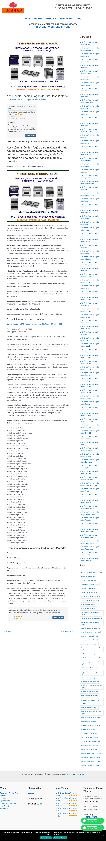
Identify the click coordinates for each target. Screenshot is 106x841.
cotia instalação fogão (88, 604)
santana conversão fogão (89, 707)
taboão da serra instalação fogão (91, 741)
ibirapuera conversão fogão (90, 636)
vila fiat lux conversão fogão (90, 749)
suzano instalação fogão (89, 733)
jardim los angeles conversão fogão (90, 663)
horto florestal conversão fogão (91, 632)
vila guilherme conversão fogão (91, 753)
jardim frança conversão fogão (91, 658)
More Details (30, 135)
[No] (103, 836)
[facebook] (29, 804)
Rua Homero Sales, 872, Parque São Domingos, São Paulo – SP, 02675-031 (34, 324)
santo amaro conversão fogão (90, 717)
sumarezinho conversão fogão (91, 725)
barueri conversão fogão (89, 580)
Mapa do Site (5, 808)
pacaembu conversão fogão (90, 682)
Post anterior (8, 631)
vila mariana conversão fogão (90, 757)
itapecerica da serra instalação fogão (91, 649)
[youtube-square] (38, 804)
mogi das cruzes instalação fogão (89, 673)
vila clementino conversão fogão (91, 745)
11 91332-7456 (45, 26)
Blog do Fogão (5, 806)
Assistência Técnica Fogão (9, 793)
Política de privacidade (8, 803)
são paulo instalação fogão (89, 737)
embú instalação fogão (88, 608)
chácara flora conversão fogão (91, 596)
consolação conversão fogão (90, 600)
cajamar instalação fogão (89, 588)
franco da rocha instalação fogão (91, 618)
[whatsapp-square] (41, 804)
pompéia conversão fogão (90, 701)
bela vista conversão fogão (89, 584)
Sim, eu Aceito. (46, 838)
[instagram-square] (35, 804)
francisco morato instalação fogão (90, 613)
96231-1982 (62, 26)
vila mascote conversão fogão (90, 761)
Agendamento (5, 801)
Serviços (3, 798)
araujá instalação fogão (88, 576)
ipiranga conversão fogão (89, 644)
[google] (32, 804)
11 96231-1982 (77, 774)
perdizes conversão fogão (89, 692)
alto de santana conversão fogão (91, 572)
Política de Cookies (60, 838)
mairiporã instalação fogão (89, 668)
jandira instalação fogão (88, 654)
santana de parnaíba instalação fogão (91, 712)
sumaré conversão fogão (89, 729)
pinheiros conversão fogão (89, 695)
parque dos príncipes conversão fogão (91, 687)
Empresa (3, 796)
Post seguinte (67, 631)
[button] (55, 18)
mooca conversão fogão (88, 678)
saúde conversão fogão (88, 721)
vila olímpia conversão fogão (90, 765)
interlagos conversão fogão (90, 640)
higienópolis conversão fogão (90, 628)
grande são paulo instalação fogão (90, 623)
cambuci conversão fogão (89, 592)
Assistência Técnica (15, 100)
